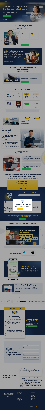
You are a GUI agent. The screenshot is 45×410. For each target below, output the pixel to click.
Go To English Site (20, 209)
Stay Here (26, 209)
